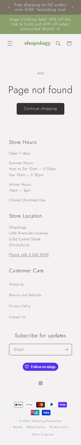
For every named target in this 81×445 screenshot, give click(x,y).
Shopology (39, 421)
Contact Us (17, 317)
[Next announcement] (72, 7)
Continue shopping (40, 108)
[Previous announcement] (9, 7)
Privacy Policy (20, 306)
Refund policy (36, 427)
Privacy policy (59, 427)
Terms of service (42, 434)
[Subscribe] (66, 350)
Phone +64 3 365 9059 (29, 254)
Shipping (16, 284)
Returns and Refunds (25, 295)
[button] (9, 43)
